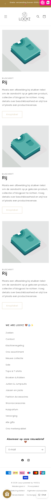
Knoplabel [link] (12, 114)
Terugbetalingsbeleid (16, 491)
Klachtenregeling (15, 345)
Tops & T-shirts (14, 371)
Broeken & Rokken (15, 377)
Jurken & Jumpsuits (16, 383)
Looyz (20, 483)
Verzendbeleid (18, 495)
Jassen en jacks (14, 390)
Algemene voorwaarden (37, 491)
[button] (6, 16)
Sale (8, 364)
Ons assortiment (15, 351)
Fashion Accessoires (17, 396)
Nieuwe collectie (14, 358)
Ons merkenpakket (16, 428)
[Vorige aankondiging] (5, 4)
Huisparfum (12, 409)
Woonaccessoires (15, 403)
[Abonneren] (42, 449)
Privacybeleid (33, 486)
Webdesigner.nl (18, 486)
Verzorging (11, 415)
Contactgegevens (34, 495)
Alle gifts (10, 422)
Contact (10, 339)
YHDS (35, 483)
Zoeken (10, 332)
